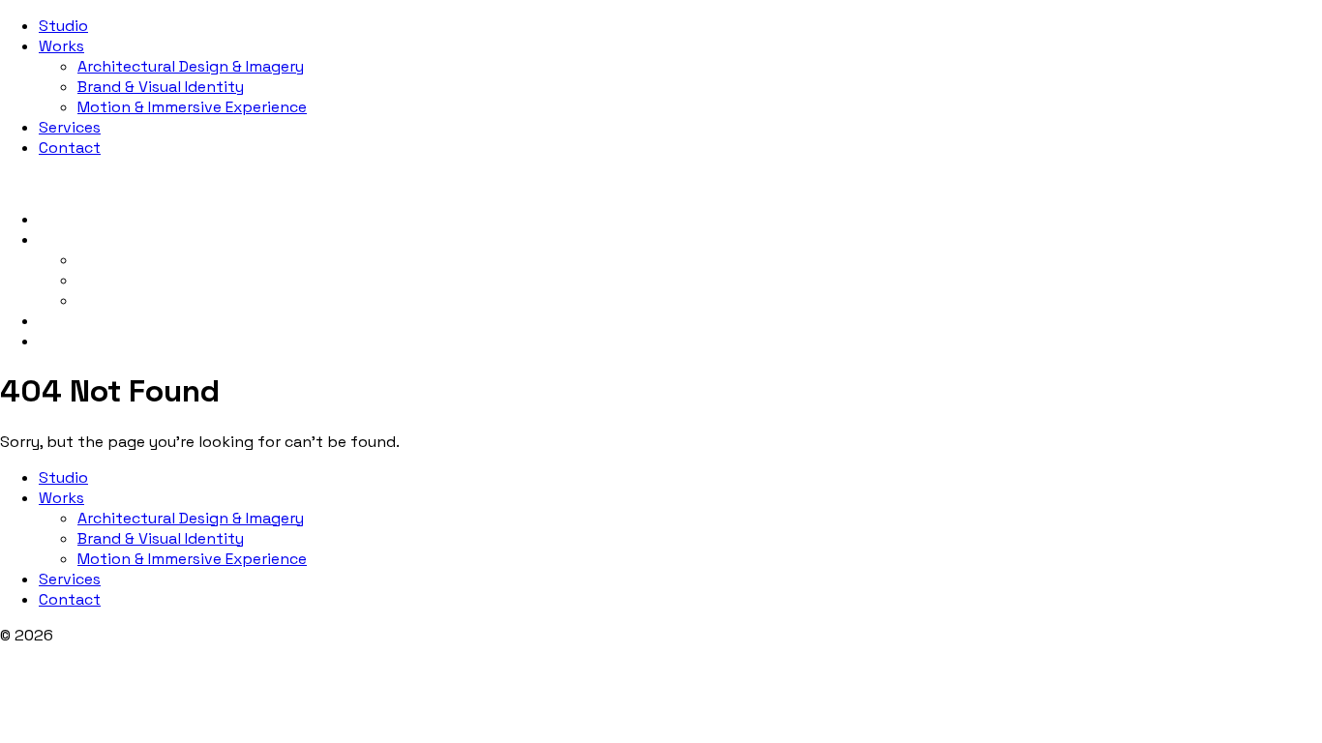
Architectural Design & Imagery (190, 66)
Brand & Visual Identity (160, 86)
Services (70, 127)
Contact (70, 147)
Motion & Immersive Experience (192, 107)
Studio (63, 25)
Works (61, 46)
